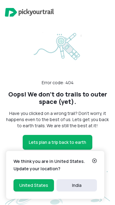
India (77, 185)
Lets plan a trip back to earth (57, 142)
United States (33, 185)
